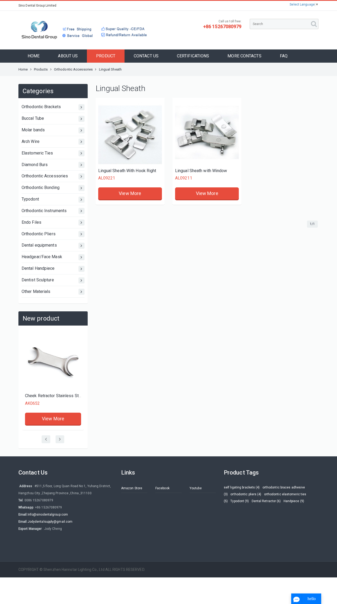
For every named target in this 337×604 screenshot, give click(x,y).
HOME (33, 55)
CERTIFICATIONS (193, 55)
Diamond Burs (35, 164)
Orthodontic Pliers (39, 233)
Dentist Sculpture (38, 279)
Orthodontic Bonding (41, 187)
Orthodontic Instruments (44, 210)
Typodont (30, 199)
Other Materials (36, 291)
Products (41, 69)
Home (23, 69)
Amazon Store (131, 488)
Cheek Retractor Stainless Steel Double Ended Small (65, 395)
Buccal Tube (33, 118)
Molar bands (33, 129)
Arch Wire (30, 141)
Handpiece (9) (294, 501)
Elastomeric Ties (37, 153)
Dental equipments (39, 245)
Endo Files (31, 222)
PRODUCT (105, 55)
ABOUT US (68, 55)
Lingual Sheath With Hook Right (127, 170)
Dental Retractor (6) (266, 501)
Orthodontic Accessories (73, 69)
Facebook (162, 488)
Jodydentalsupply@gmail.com (50, 521)
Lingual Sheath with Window (201, 170)
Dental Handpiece (38, 268)
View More (43, 418)
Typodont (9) (239, 501)
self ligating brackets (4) (242, 487)
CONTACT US (146, 55)
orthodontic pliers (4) (245, 494)
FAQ (284, 55)
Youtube (196, 488)
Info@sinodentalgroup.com (48, 514)
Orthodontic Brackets (41, 106)
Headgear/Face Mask (42, 256)
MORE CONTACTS (244, 55)
